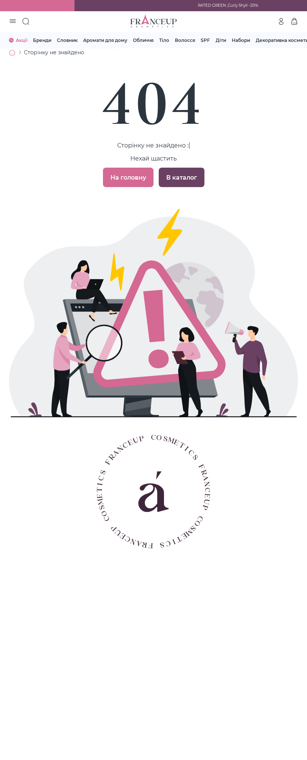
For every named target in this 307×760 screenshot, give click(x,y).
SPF (205, 40)
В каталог (181, 177)
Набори (241, 40)
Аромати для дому (105, 40)
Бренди (42, 40)
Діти (221, 40)
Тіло (164, 40)
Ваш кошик (294, 21)
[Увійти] (281, 21)
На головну (128, 177)
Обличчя (143, 40)
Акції (21, 40)
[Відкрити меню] (12, 21)
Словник (67, 40)
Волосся (185, 40)
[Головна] (12, 52)
